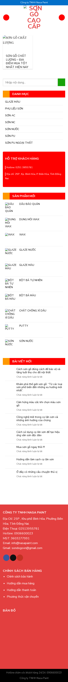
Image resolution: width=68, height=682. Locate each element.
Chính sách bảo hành (20, 576)
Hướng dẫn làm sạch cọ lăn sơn (35, 459)
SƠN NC (10, 122)
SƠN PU (10, 136)
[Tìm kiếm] (62, 17)
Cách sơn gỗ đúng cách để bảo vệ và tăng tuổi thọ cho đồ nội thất (38, 371)
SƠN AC (10, 115)
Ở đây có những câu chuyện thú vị (36, 472)
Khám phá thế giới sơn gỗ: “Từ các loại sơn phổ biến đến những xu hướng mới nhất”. (39, 387)
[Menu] (6, 17)
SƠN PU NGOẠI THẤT (19, 143)
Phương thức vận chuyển (23, 597)
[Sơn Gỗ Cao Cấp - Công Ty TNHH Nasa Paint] (34, 17)
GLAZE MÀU (12, 102)
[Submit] (61, 82)
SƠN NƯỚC (12, 129)
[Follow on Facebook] (6, 557)
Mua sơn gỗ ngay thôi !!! (30, 447)
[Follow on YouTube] (20, 557)
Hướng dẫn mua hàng (20, 583)
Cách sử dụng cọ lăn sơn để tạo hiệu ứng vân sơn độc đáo (38, 434)
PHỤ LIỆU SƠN (14, 108)
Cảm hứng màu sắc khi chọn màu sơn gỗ (38, 404)
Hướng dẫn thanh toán (21, 590)
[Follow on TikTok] (13, 557)
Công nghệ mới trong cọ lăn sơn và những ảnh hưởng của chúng (37, 419)
